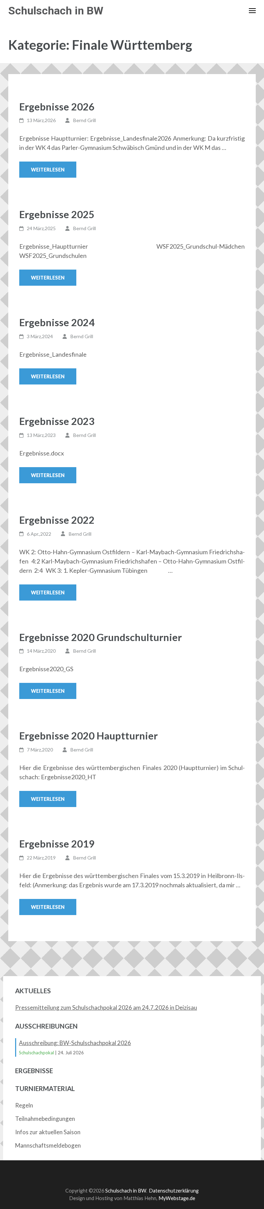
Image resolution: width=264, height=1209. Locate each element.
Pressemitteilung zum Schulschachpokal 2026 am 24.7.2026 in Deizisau (106, 1007)
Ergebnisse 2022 (57, 520)
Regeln (24, 1105)
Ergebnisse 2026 (57, 106)
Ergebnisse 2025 (57, 214)
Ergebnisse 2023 (57, 421)
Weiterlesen (48, 170)
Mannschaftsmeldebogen (48, 1145)
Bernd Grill (84, 120)
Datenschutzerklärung (174, 1191)
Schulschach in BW (55, 10)
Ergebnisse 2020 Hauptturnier (88, 736)
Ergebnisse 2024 (57, 322)
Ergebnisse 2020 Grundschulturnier (100, 637)
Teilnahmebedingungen (45, 1118)
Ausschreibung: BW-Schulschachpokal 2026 (75, 1042)
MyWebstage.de (176, 1198)
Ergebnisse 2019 (57, 844)
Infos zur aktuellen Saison (47, 1132)
